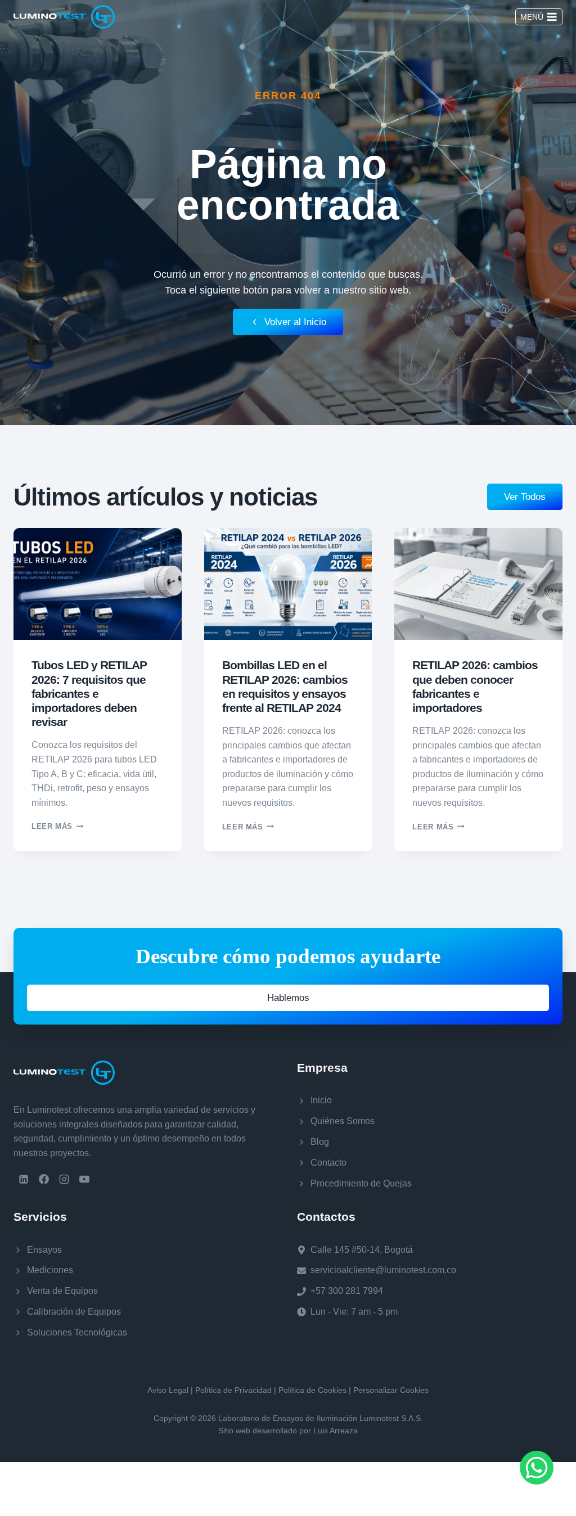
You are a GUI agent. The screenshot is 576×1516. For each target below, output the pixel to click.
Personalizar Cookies (391, 1390)
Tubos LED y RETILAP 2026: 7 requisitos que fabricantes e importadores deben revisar (89, 693)
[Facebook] (44, 1179)
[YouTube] (84, 1179)
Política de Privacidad (233, 1390)
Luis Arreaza (335, 1430)
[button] (288, 998)
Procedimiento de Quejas (361, 1183)
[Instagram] (64, 1179)
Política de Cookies (312, 1390)
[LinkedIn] (24, 1179)
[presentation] (98, 584)
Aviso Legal (167, 1390)
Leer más (57, 826)
